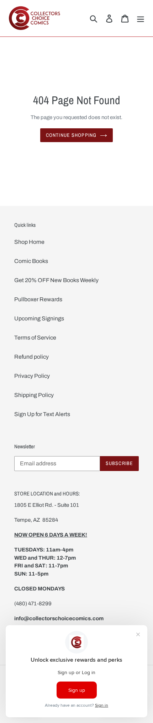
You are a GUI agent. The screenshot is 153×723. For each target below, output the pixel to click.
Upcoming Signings (39, 318)
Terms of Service (35, 338)
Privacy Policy (32, 376)
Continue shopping (71, 135)
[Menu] (140, 18)
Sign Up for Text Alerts (42, 414)
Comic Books (31, 261)
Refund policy (31, 357)
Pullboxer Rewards (38, 299)
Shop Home (29, 242)
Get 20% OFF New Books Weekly (56, 280)
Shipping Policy (34, 395)
